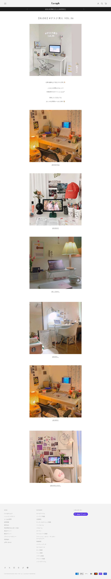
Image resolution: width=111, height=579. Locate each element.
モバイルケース (40, 547)
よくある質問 (7, 519)
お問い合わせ (7, 542)
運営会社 (6, 525)
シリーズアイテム (41, 561)
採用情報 (6, 522)
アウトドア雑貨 (40, 559)
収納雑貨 (38, 541)
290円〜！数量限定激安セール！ (55, 9)
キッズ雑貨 (39, 550)
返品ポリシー (7, 531)
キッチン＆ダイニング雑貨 (43, 522)
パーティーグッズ (41, 544)
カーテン (38, 531)
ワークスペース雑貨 (41, 534)
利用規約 (6, 539)
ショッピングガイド (9, 516)
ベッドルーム (40, 525)
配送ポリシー (7, 534)
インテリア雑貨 (40, 516)
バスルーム (39, 528)
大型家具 (38, 519)
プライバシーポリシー (10, 536)
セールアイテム (40, 513)
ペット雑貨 (39, 553)
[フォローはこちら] (5, 568)
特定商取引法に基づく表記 (11, 528)
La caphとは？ (8, 513)
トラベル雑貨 (40, 556)
